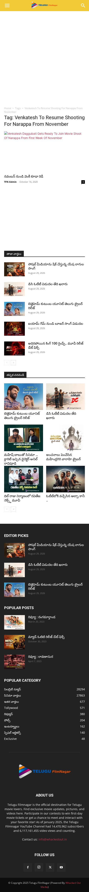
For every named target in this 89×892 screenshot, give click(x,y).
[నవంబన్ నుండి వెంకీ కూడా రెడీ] (44, 151)
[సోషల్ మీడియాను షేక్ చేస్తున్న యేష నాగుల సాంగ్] (14, 269)
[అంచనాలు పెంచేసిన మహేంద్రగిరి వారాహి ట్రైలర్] (65, 438)
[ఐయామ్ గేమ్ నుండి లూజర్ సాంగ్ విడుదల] (14, 329)
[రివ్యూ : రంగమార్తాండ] (14, 622)
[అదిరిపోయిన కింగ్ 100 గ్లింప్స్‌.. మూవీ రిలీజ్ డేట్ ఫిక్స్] (14, 348)
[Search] (83, 5)
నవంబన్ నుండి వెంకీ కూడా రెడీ (23, 176)
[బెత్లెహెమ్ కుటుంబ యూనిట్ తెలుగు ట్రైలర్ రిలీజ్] (14, 309)
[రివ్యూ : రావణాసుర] (14, 662)
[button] (7, 5)
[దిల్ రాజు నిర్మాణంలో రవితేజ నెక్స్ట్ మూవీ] (23, 479)
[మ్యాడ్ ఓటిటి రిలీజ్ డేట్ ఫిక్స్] (14, 642)
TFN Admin (10, 181)
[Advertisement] (44, 57)
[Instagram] (39, 867)
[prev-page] (6, 362)
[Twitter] (50, 867)
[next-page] (13, 362)
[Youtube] (61, 867)
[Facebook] (28, 867)
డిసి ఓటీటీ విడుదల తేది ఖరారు (48, 284)
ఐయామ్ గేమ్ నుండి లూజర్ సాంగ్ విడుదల (56, 324)
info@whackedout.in (52, 839)
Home (7, 108)
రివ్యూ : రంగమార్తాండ (41, 617)
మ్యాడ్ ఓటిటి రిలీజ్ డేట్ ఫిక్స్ (46, 637)
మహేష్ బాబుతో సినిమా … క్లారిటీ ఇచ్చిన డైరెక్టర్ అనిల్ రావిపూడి (21, 459)
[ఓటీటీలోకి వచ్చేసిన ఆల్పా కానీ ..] (65, 479)
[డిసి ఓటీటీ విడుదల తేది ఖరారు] (14, 289)
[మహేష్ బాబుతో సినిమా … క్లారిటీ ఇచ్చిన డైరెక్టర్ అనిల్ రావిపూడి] (23, 438)
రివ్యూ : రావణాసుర (40, 657)
